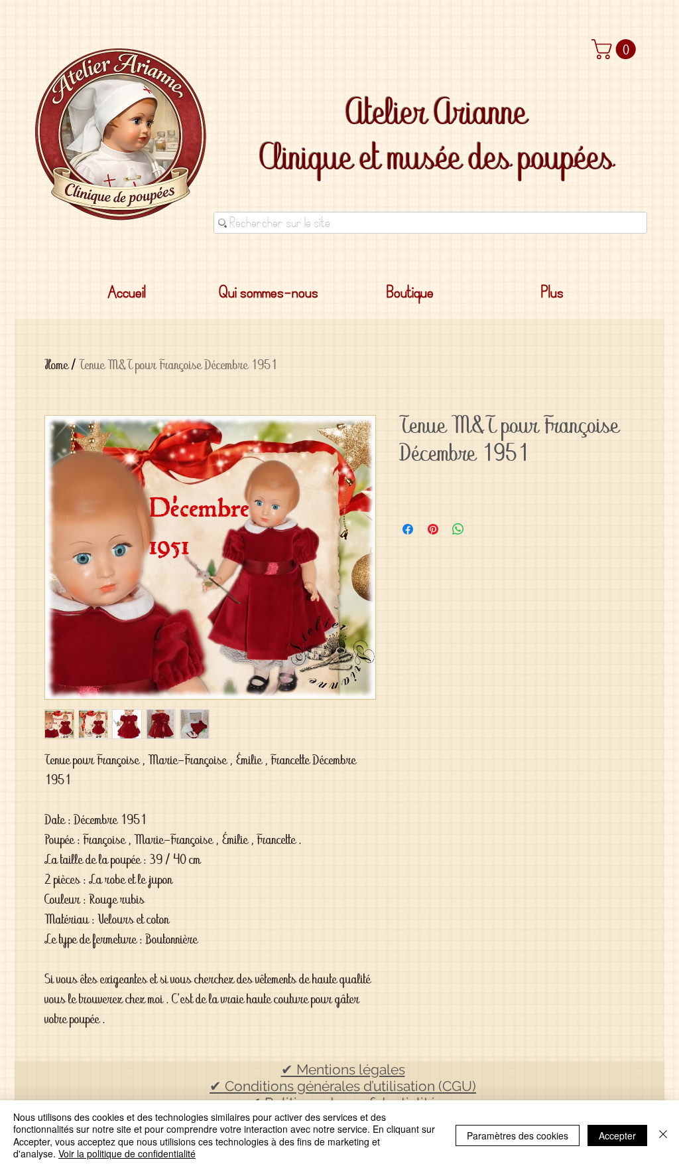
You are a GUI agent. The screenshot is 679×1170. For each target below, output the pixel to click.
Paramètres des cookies (517, 1135)
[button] (616, 49)
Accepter (617, 1135)
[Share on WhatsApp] (458, 529)
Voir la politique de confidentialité (127, 1153)
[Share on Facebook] (408, 529)
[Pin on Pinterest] (433, 529)
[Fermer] (663, 1135)
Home (56, 367)
